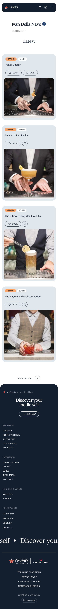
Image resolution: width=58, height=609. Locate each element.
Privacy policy (29, 577)
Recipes (6, 467)
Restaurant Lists (11, 435)
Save (32, 73)
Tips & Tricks (9, 475)
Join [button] (45, 7)
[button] (40, 7)
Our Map (7, 431)
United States (30, 600)
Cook (15, 73)
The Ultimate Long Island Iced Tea (23, 216)
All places (8, 447)
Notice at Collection (29, 586)
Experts (12, 392)
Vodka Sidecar (12, 64)
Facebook (8, 518)
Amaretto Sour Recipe (16, 135)
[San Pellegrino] (41, 562)
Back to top (25, 378)
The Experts (9, 439)
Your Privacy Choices (29, 581)
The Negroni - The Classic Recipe (23, 296)
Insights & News (11, 462)
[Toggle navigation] (51, 7)
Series (6, 471)
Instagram (8, 514)
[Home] (11, 7)
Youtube (7, 523)
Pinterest (8, 528)
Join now (31, 414)
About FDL (8, 494)
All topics (8, 479)
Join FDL (7, 498)
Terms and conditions (29, 572)
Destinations (9, 443)
